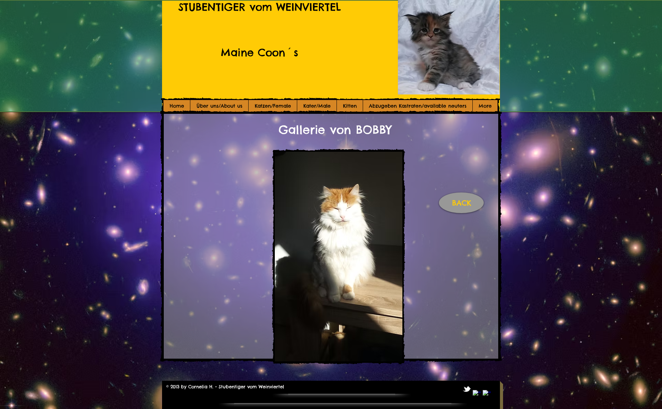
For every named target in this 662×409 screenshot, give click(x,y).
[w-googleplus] (487, 394)
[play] (355, 349)
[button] (338, 256)
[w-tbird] (467, 389)
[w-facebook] (477, 394)
